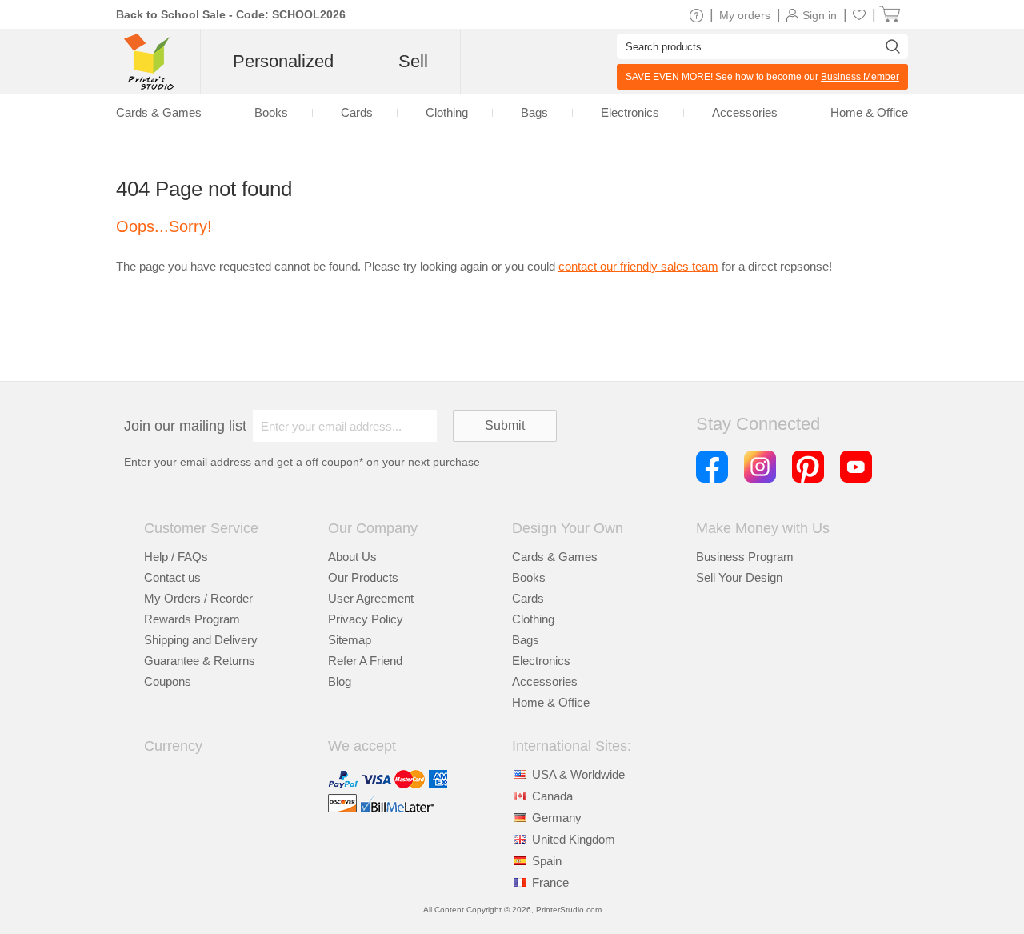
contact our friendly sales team (638, 266)
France (550, 882)
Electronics (541, 660)
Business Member (860, 76)
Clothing (533, 619)
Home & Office (551, 702)
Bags (525, 640)
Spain (547, 861)
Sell (413, 61)
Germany (557, 817)
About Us (352, 556)
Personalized (283, 61)
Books (529, 577)
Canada (552, 796)
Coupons (167, 681)
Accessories (545, 681)
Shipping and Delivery (201, 640)
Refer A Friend (365, 660)
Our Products (363, 577)
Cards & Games (555, 556)
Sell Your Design (739, 577)
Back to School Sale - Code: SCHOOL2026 (231, 14)
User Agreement (371, 598)
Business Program (745, 556)
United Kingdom (573, 839)
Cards (528, 598)
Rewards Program (192, 619)
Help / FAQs (176, 556)
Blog (339, 681)
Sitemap (349, 640)
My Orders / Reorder (198, 598)
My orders (744, 15)
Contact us (172, 577)
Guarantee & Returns (199, 660)
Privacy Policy (365, 619)
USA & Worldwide (578, 774)
